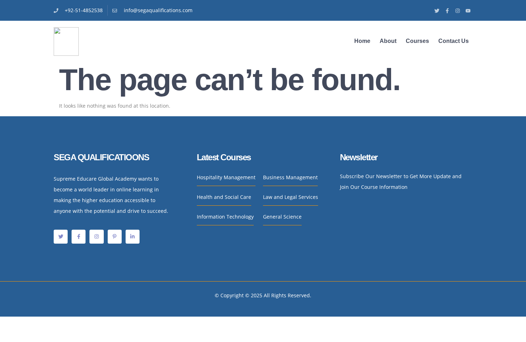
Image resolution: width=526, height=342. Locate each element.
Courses (417, 41)
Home (362, 41)
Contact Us (453, 41)
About (388, 41)
